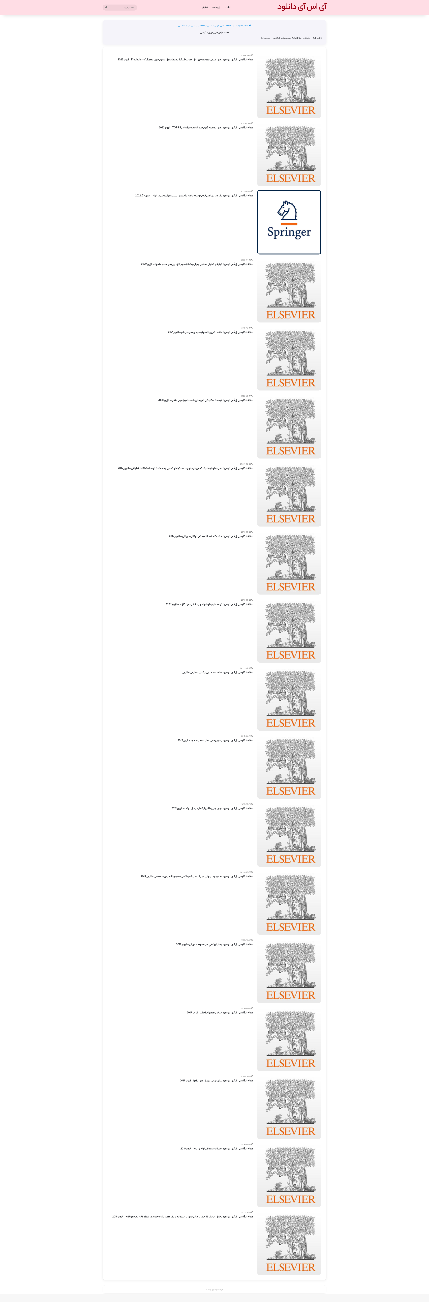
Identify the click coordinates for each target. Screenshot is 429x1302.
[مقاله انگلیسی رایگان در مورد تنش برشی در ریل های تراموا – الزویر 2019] (289, 1107)
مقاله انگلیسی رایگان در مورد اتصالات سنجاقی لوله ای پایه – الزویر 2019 (216, 1149)
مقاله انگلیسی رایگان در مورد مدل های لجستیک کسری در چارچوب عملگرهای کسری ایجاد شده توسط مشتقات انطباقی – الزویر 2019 (185, 468)
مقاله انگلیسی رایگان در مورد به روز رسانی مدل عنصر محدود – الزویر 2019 (215, 741)
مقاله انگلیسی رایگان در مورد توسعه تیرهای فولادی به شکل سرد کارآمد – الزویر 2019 (209, 604)
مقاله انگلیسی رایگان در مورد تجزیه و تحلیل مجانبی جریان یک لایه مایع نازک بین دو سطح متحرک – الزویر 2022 (197, 264)
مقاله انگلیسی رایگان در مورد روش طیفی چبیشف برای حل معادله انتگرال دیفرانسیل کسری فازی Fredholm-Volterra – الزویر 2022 (185, 60)
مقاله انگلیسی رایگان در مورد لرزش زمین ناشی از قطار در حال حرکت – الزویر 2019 (212, 809)
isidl (228, 7)
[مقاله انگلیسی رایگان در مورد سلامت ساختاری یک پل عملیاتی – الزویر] (289, 699)
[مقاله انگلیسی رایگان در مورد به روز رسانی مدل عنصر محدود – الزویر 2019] (289, 767)
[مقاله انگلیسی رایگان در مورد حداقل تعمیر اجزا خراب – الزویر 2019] (289, 1039)
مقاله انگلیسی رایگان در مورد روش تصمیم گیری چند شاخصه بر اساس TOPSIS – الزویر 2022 (206, 128)
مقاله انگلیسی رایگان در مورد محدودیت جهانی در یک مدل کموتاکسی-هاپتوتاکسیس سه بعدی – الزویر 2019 (197, 877)
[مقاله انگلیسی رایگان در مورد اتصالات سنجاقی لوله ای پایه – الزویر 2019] (289, 1175)
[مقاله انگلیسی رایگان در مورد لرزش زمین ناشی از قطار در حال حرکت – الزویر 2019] (289, 835)
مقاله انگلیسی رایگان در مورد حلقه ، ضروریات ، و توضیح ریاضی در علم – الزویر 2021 (210, 332)
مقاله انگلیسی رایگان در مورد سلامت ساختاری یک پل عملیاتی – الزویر (218, 673)
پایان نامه (216, 7)
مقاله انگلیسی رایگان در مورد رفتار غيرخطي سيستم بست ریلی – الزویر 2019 (214, 945)
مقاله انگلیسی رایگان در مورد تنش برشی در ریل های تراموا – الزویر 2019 (216, 1081)
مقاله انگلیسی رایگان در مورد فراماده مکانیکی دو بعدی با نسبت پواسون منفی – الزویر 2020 (205, 400)
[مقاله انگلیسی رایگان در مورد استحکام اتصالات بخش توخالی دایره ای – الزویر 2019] (289, 563)
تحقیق (205, 7)
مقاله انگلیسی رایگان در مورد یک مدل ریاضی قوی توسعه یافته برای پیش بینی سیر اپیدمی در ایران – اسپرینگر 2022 (194, 196)
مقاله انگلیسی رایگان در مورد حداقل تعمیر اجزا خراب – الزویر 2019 (220, 1013)
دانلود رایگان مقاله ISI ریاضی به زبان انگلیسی (225, 26)
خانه (247, 26)
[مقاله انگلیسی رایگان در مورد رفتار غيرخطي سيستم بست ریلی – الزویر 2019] (289, 971)
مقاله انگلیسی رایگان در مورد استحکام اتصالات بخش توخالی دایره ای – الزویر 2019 (211, 536)
